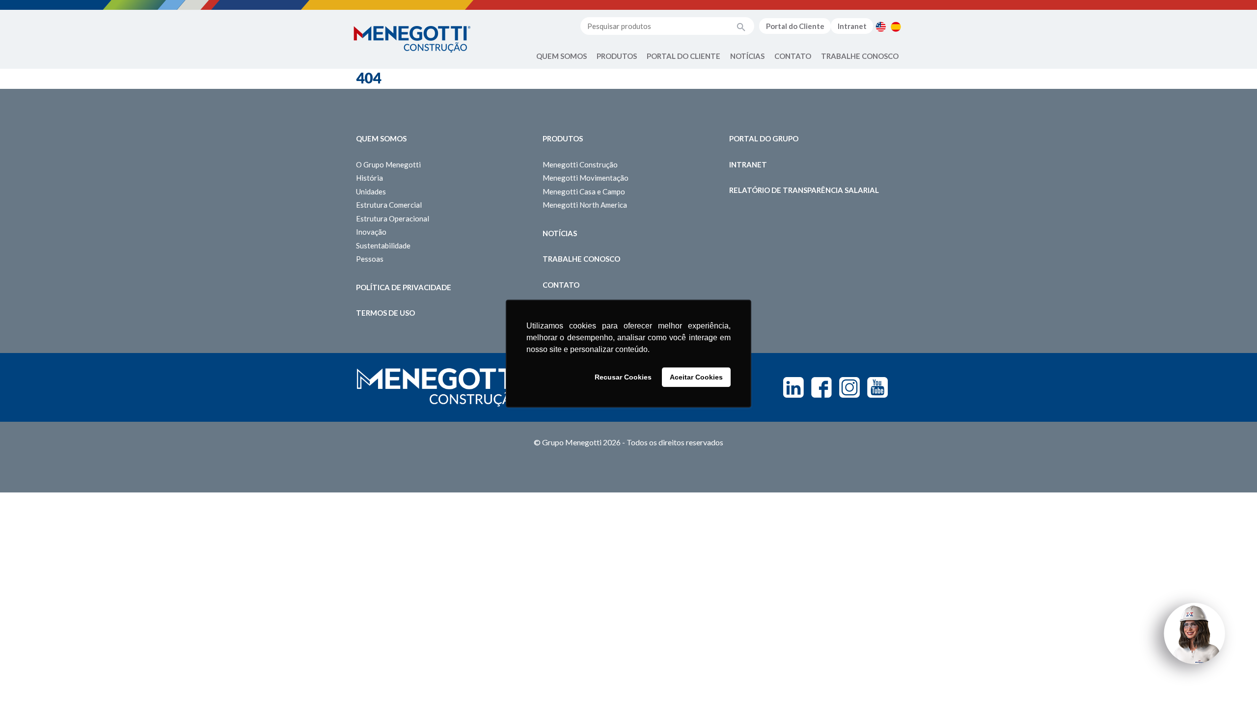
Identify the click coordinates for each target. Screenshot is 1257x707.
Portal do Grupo (763, 138)
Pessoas (369, 258)
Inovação (371, 231)
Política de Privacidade (403, 287)
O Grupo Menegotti (388, 164)
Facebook (821, 387)
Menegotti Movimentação (585, 177)
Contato (792, 56)
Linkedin (793, 387)
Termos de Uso (385, 312)
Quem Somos (561, 56)
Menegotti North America (585, 204)
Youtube (877, 387)
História (369, 177)
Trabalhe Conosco (860, 56)
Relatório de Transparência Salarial (804, 190)
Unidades (371, 191)
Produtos (617, 56)
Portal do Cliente (795, 26)
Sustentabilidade (383, 245)
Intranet (852, 26)
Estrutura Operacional (392, 218)
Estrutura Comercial (389, 204)
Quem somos (381, 138)
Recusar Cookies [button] (623, 377)
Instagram (849, 387)
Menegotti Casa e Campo (584, 191)
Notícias (747, 56)
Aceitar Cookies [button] (696, 377)
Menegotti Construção (580, 164)
